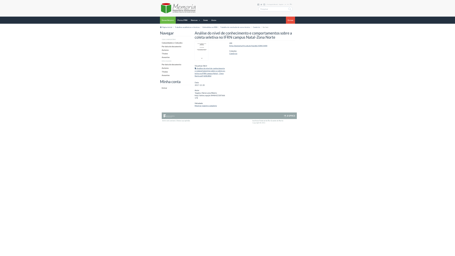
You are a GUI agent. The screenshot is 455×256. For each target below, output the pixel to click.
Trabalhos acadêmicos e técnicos (187, 27)
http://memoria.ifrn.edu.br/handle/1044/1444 (248, 46)
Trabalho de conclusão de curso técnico (235, 27)
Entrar (164, 88)
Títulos (165, 54)
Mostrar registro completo (206, 106)
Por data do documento (171, 46)
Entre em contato (168, 121)
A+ (291, 4)
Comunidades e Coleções (172, 43)
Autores (165, 50)
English (281, 4)
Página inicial (167, 27)
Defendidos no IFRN (209, 27)
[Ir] (290, 9)
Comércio (256, 27)
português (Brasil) (272, 4)
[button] (195, 20)
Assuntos (166, 57)
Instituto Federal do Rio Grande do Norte (267, 121)
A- (285, 4)
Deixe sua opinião (183, 121)
